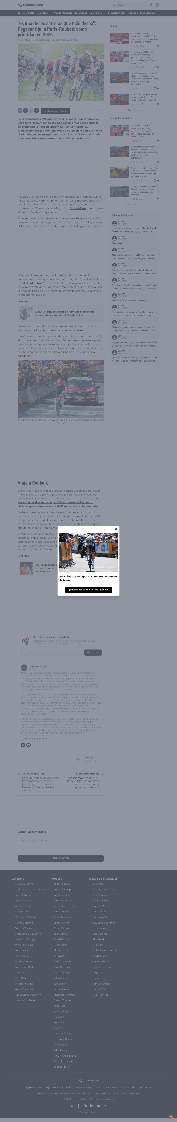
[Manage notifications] (171, 1116)
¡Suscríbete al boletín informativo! (88, 589)
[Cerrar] (115, 529)
